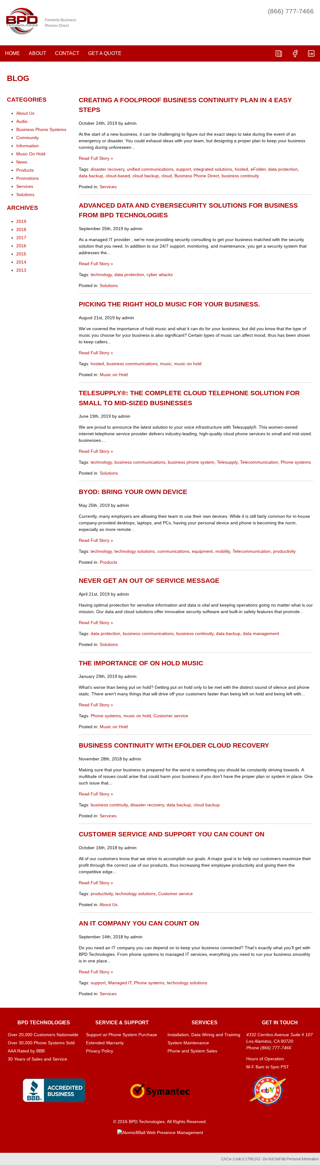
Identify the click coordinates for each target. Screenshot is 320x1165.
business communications (132, 363)
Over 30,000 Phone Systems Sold (41, 1042)
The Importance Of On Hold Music (141, 663)
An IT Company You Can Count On (139, 923)
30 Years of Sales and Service (37, 1059)
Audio (22, 121)
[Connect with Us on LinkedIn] (311, 53)
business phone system (191, 462)
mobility (222, 551)
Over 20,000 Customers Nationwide (43, 1034)
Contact (67, 53)
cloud (166, 175)
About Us (108, 904)
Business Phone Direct (196, 175)
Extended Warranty (105, 1042)
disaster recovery (107, 169)
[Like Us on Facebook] (295, 53)
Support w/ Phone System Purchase (121, 1034)
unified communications (150, 169)
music (166, 363)
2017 (21, 237)
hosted (241, 169)
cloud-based (118, 175)
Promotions (27, 178)
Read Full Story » (96, 158)
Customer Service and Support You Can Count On (171, 834)
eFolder (258, 169)
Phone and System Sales (192, 1050)
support (183, 169)
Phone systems (296, 462)
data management (261, 633)
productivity (284, 551)
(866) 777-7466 (291, 11)
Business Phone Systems (41, 129)
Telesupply (227, 462)
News (21, 161)
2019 (21, 221)
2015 (21, 253)
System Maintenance (188, 1042)
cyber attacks (160, 274)
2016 (21, 245)
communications (173, 551)
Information (27, 145)
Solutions (109, 285)
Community (27, 137)
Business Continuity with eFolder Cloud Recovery (174, 745)
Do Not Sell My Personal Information (291, 1159)
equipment (202, 551)
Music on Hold (114, 374)
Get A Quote (105, 53)
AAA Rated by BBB (26, 1050)
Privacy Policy (99, 1050)
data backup (91, 175)
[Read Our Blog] (279, 53)
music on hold (188, 363)
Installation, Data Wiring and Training (204, 1034)
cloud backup (145, 175)
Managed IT (120, 982)
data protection (283, 169)
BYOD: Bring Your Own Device (133, 491)
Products (108, 562)
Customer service (170, 715)
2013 (21, 270)
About (37, 53)
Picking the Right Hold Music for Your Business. (169, 304)
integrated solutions (212, 169)
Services (108, 186)
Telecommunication (259, 462)
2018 (21, 229)
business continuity (240, 175)
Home (12, 53)
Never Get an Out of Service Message (149, 580)
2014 (21, 262)
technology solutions (134, 551)
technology (101, 274)
